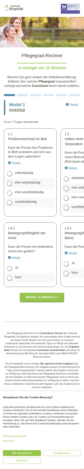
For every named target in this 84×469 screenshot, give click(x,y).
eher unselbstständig (29, 192)
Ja (16, 267)
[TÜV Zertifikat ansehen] (70, 14)
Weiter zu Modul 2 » (42, 297)
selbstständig (24, 172)
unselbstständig (26, 201)
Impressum (9, 441)
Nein (18, 277)
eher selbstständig (27, 182)
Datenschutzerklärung (14, 436)
